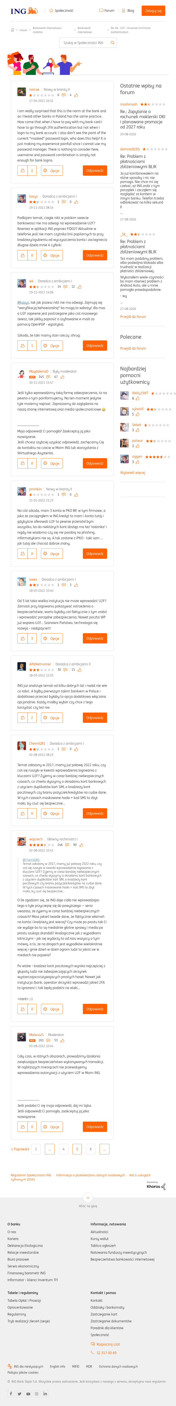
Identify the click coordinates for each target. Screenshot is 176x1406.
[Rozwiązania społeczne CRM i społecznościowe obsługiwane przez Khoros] (156, 1185)
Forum (109, 10)
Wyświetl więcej (132, 472)
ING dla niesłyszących (28, 1366)
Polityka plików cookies (23, 1372)
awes (33, 579)
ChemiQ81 (37, 743)
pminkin (35, 489)
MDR (89, 1366)
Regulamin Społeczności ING (31, 1175)
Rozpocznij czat (108, 1344)
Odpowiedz (94, 170)
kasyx (33, 196)
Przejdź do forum (133, 316)
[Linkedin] (45, 1394)
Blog (130, 10)
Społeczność (64, 10)
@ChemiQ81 (31, 860)
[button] (22, 170)
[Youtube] (28, 1394)
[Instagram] (36, 1394)
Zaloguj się (153, 11)
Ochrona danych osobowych (118, 1366)
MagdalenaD (38, 371)
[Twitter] (19, 1394)
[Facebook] (11, 1394)
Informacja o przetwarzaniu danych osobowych (90, 1175)
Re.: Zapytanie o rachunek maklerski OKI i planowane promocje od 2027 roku (142, 119)
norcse (34, 89)
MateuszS (36, 1035)
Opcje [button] (54, 171)
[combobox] (88, 43)
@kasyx (23, 302)
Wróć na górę (88, 1206)
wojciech (36, 839)
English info (57, 1366)
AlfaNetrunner (40, 664)
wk (31, 281)
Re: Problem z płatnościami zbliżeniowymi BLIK (138, 161)
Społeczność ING (12, 30)
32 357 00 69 (107, 1353)
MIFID (75, 1366)
